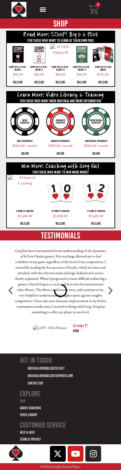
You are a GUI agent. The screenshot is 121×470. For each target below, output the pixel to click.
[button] (43, 9)
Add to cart (18, 81)
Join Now (25, 153)
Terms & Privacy (30, 439)
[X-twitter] (58, 454)
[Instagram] (93, 454)
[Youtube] (75, 454)
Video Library (29, 415)
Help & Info (27, 433)
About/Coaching (30, 408)
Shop (23, 401)
